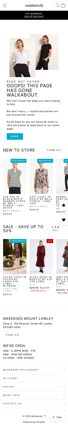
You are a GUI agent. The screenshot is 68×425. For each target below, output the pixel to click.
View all (54, 150)
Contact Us (12, 403)
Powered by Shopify (34, 422)
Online (8, 387)
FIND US (12, 335)
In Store (10, 378)
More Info (11, 395)
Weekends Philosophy (21, 370)
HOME (15, 136)
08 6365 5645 (11, 327)
